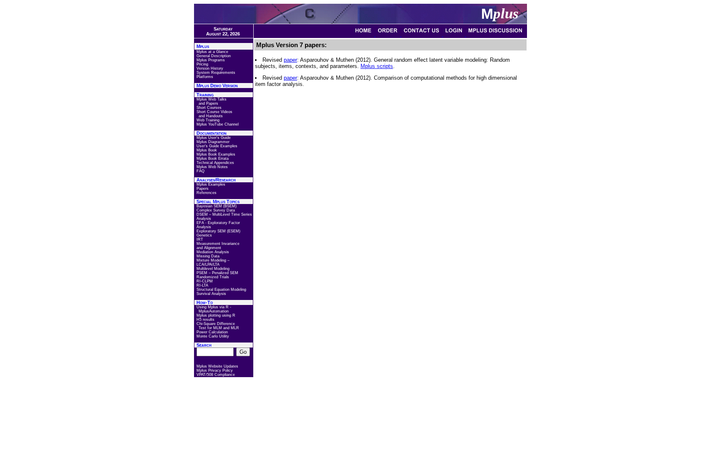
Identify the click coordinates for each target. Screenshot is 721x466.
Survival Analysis (211, 294)
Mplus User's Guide (214, 138)
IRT (200, 239)
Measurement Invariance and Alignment (218, 246)
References (207, 193)
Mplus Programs (211, 60)
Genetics (204, 235)
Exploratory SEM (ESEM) (218, 231)
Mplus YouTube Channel (218, 124)
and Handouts (211, 116)
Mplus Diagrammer (213, 142)
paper (290, 60)
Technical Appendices (215, 163)
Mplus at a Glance (212, 52)
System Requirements (216, 73)
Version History (210, 68)
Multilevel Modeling (213, 269)
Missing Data (208, 256)
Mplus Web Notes (212, 167)
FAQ (200, 171)
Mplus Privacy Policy (215, 370)
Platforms (205, 77)
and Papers (208, 103)
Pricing (202, 64)
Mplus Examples (211, 184)
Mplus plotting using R (216, 315)
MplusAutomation (214, 311)
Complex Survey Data (216, 210)
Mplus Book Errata (213, 158)
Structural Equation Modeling (221, 289)
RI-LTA (202, 285)
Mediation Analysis (213, 252)
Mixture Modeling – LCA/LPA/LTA (213, 262)
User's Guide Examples (217, 146)
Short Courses (209, 108)
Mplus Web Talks (212, 99)
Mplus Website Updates (217, 366)
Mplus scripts (376, 66)
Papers (203, 188)
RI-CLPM (205, 281)
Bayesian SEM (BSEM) (217, 206)
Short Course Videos (214, 112)
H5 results (205, 319)
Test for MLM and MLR (219, 328)
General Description (214, 56)
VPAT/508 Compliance (216, 375)
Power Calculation (212, 332)
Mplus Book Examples (216, 154)
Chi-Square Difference (216, 324)
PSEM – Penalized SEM (217, 273)
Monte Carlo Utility (213, 336)
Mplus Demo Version (217, 85)
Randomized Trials (213, 277)
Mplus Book (207, 150)
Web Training (208, 120)
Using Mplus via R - (214, 307)
